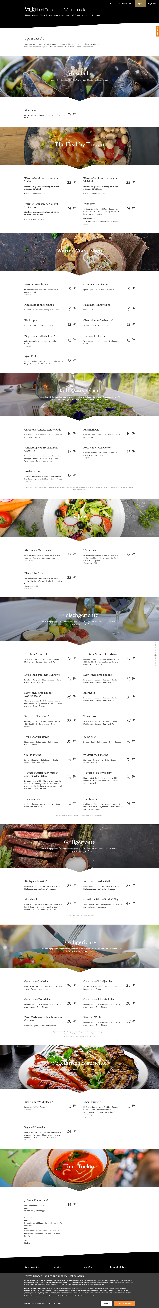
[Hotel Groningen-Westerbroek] (54, 12)
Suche (130, 3)
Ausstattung (86, 15)
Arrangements (59, 15)
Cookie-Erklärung (54, 1294)
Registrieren (152, 3)
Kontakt (117, 3)
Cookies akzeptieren (124, 1303)
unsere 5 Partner (81, 1288)
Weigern (106, 1303)
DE (110, 3)
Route (124, 3)
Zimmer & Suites (31, 15)
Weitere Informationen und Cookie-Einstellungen (42, 1303)
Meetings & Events (73, 15)
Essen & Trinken (46, 15)
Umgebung (96, 15)
